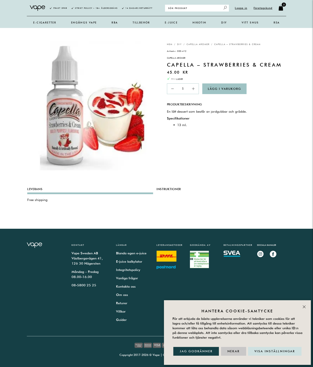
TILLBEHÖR (141, 22)
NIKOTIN (199, 22)
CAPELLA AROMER (198, 44)
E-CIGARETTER (44, 22)
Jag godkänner (196, 351)
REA (277, 22)
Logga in (241, 8)
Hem (169, 44)
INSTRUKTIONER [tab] (168, 189)
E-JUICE (171, 22)
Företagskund (263, 8)
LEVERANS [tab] (35, 189)
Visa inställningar (274, 351)
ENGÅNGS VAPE (84, 22)
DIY (224, 22)
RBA (115, 22)
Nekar (233, 351)
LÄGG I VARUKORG (224, 88)
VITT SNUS (250, 22)
